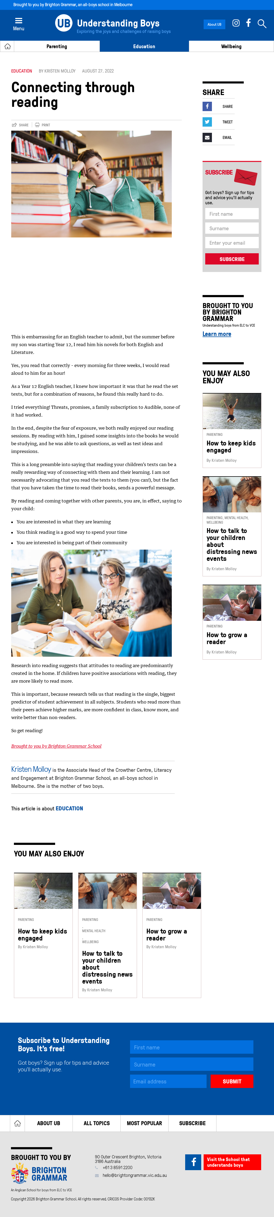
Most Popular (144, 1123)
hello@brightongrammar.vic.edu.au (135, 1175)
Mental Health (93, 931)
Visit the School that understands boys (228, 1162)
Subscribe (192, 1123)
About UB (214, 24)
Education (144, 46)
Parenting (57, 46)
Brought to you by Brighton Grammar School (56, 746)
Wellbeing (231, 46)
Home (17, 1123)
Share (24, 125)
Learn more (217, 333)
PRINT (46, 125)
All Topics (97, 1123)
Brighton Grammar (60, 4)
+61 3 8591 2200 (117, 1167)
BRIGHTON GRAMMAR (222, 315)
